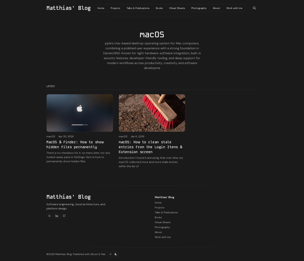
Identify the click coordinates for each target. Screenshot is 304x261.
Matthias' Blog (63, 254)
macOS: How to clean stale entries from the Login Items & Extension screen (150, 147)
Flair (103, 254)
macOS (50, 136)
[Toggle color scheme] (113, 254)
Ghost (94, 254)
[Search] (254, 8)
